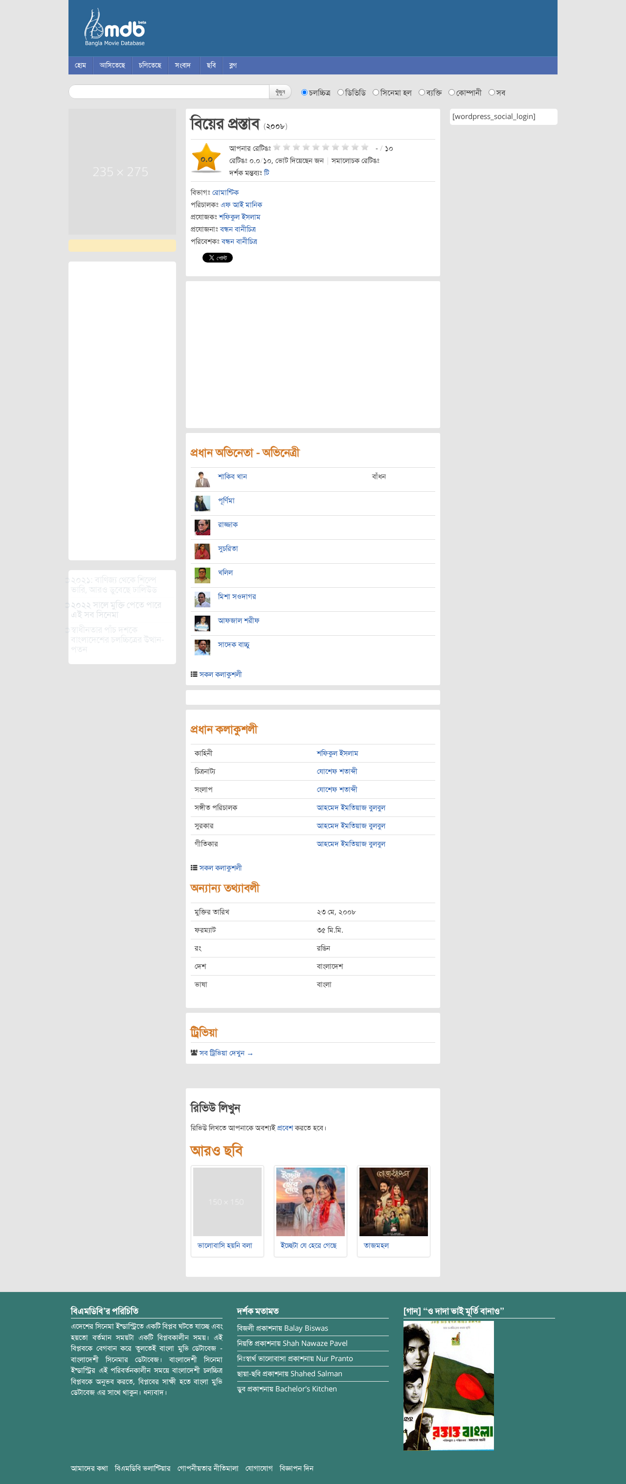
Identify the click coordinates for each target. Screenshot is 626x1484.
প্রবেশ (285, 1128)
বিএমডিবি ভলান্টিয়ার (143, 1468)
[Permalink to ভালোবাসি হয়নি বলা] (227, 1201)
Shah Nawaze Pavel (315, 1343)
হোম (80, 65)
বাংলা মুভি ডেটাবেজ (156, 29)
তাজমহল (376, 1245)
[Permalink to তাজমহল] (393, 1201)
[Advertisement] (122, 411)
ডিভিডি (355, 93)
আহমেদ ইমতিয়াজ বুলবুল (351, 807)
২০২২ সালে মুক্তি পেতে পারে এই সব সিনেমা (116, 609)
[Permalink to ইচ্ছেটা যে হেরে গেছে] (310, 1201)
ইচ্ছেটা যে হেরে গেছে (308, 1245)
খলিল (225, 572)
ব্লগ (233, 65)
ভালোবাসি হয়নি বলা (225, 1245)
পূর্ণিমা (226, 500)
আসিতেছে (112, 65)
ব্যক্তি (434, 93)
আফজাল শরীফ (239, 620)
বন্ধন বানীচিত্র (238, 229)
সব (501, 93)
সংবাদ (183, 65)
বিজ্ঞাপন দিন (296, 1468)
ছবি (211, 65)
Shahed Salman (316, 1373)
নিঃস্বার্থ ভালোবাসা (261, 1358)
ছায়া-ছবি (249, 1373)
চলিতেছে (150, 65)
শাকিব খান (232, 476)
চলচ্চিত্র (320, 93)
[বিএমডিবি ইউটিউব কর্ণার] (448, 1385)
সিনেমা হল (396, 93)
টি (266, 172)
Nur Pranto (334, 1358)
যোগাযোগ (259, 1468)
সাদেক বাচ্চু (233, 644)
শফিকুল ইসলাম (240, 217)
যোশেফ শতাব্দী (337, 771)
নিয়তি (245, 1343)
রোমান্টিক (225, 192)
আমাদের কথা (89, 1468)
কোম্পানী (469, 93)
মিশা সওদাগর (237, 596)
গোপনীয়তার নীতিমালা (208, 1468)
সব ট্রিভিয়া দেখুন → (227, 1053)
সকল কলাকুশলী (221, 674)
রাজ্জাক (228, 524)
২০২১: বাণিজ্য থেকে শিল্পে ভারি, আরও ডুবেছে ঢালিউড (114, 584)
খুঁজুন (280, 91)
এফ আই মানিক (241, 204)
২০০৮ (275, 126)
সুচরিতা (228, 548)
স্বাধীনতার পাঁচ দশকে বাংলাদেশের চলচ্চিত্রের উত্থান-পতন (117, 639)
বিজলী (245, 1328)
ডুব (241, 1389)
